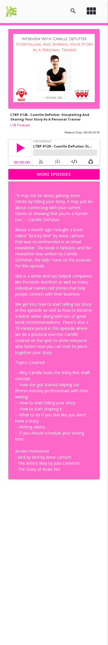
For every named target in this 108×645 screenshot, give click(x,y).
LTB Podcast (20, 125)
